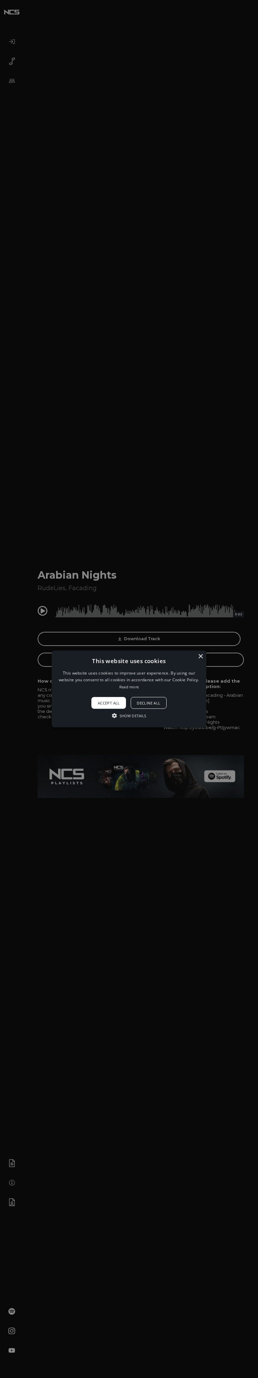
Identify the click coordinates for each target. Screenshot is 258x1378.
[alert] (129, 689)
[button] (129, 689)
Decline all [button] (148, 702)
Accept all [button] (109, 702)
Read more (129, 686)
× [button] (200, 656)
